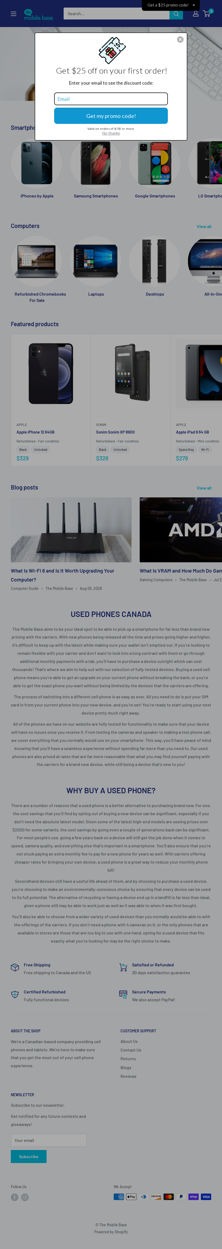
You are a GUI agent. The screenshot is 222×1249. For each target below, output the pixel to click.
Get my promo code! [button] (111, 116)
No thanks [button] (111, 133)
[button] (180, 39)
